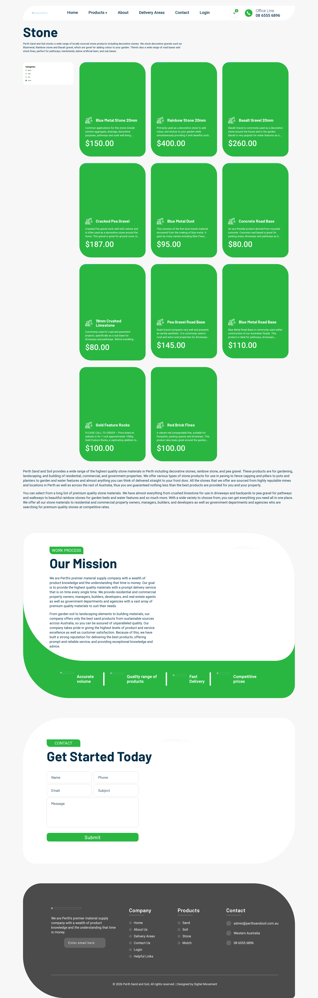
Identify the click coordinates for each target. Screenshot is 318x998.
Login (205, 12)
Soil (29, 77)
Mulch (29, 70)
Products (97, 12)
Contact (182, 12)
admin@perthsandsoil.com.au (256, 923)
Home (72, 12)
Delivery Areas (152, 12)
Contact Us (142, 943)
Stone (29, 80)
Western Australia (247, 933)
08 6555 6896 (268, 13)
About (123, 12)
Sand (29, 73)
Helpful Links (143, 956)
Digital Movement (205, 984)
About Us (140, 929)
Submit (93, 837)
